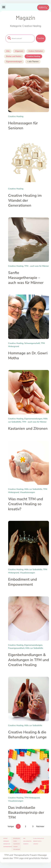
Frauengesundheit (16, 648)
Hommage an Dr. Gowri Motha (28, 356)
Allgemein (19, 51)
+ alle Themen (32, 61)
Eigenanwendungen (14, 61)
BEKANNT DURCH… (37, 841)
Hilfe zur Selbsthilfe (33, 489)
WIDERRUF (25, 844)
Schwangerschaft (32, 343)
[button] (3, 7)
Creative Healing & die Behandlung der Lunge (27, 735)
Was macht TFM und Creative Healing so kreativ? (25, 504)
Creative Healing (33, 56)
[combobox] (20, 38)
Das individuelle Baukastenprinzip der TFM (26, 812)
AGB (24, 838)
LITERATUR (35, 844)
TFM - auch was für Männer (36, 266)
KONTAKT (5, 838)
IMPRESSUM (6, 841)
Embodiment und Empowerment (22, 582)
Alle (8, 51)
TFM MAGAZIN (16, 849)
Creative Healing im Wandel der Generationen (25, 200)
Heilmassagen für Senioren (23, 126)
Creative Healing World (38, 838)
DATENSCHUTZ (6, 844)
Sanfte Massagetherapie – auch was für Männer (26, 277)
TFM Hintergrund (32, 797)
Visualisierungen (27, 492)
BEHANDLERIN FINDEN (16, 840)
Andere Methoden (35, 51)
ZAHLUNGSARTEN (27, 841)
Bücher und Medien (13, 56)
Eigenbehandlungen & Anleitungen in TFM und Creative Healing (28, 659)
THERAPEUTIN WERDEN (16, 845)
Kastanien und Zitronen (28, 428)
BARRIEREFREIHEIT (7, 846)
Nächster (40, 826)
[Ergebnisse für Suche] (20, 43)
